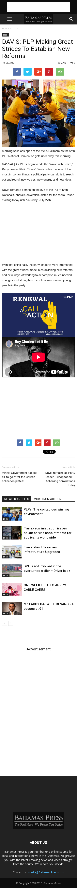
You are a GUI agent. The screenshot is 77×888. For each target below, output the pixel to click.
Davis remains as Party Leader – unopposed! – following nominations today (60, 479)
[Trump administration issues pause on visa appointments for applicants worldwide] (12, 533)
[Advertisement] (38, 7)
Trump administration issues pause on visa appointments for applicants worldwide (47, 532)
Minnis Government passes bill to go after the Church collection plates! (19, 477)
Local (16, 28)
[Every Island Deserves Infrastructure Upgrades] (12, 552)
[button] (71, 19)
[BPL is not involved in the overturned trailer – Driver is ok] (12, 571)
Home (5, 28)
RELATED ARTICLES (16, 499)
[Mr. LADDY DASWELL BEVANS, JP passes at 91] (12, 608)
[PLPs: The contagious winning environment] (12, 514)
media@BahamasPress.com (46, 872)
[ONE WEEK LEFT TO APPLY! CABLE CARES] (12, 590)
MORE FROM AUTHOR (47, 499)
